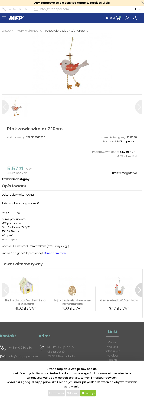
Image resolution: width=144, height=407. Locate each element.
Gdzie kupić (112, 351)
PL (135, 9)
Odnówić (72, 393)
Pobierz (112, 360)
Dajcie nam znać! (55, 253)
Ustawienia (56, 393)
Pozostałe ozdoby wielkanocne (66, 31)
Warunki (112, 347)
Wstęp (6, 31)
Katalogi (112, 356)
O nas (112, 342)
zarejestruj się (100, 3)
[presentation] (5, 107)
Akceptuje (88, 393)
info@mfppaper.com (54, 9)
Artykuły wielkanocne (28, 31)
